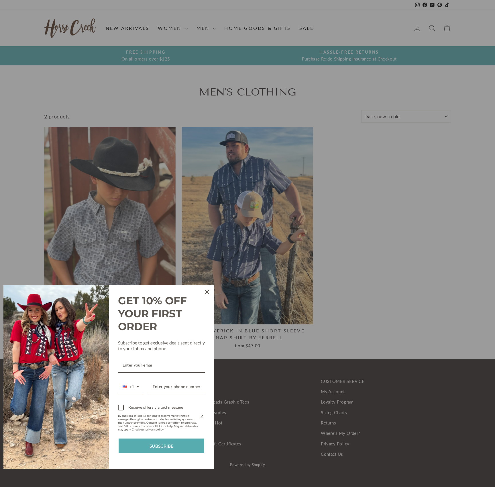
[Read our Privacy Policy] (201, 416)
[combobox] (131, 387)
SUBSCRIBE (161, 446)
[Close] (207, 292)
